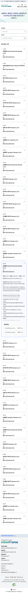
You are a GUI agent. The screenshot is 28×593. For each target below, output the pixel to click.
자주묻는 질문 (13, 577)
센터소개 (7, 577)
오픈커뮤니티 (4, 570)
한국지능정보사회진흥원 (6, 564)
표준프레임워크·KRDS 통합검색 (8, 572)
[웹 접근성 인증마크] (14, 584)
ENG (22, 6)
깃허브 (2, 566)
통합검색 (19, 6)
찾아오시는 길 (20, 577)
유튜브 (2, 568)
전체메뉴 (25, 6)
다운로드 (19, 328)
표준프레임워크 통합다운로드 (7, 535)
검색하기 (25, 38)
